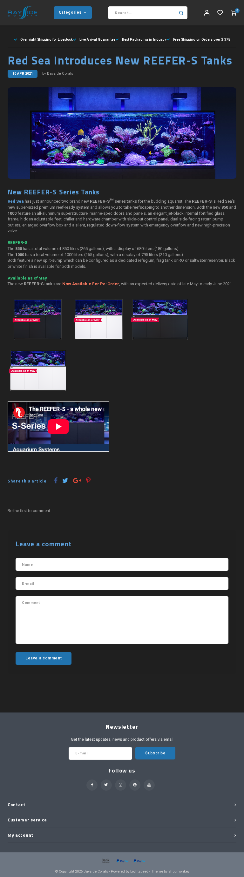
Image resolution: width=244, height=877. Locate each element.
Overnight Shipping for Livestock (46, 39)
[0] (233, 13)
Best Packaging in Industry (144, 39)
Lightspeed (139, 871)
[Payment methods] (105, 860)
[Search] (181, 12)
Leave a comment (43, 658)
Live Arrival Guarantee (97, 39)
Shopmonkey (178, 871)
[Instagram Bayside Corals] (120, 785)
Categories (70, 12)
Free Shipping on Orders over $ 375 (201, 39)
